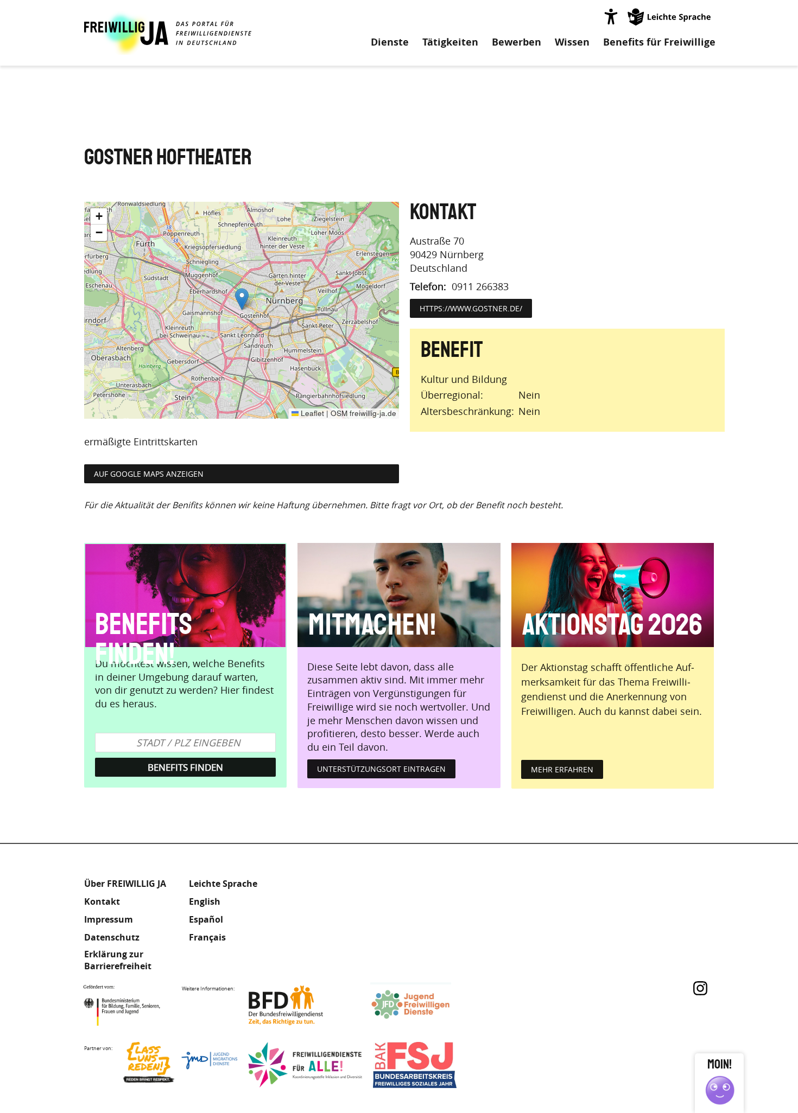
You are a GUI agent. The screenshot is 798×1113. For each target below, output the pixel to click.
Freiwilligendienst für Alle (305, 1065)
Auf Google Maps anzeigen (149, 474)
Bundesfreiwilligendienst (302, 1005)
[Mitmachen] (398, 595)
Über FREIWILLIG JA (125, 884)
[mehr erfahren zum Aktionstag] (612, 595)
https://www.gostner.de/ (471, 308)
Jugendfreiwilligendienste (427, 1005)
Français (207, 937)
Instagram (700, 988)
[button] (242, 299)
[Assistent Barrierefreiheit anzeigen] (611, 16)
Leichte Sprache (669, 16)
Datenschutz (112, 937)
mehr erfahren (562, 769)
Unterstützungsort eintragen (381, 769)
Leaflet (311, 413)
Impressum (108, 919)
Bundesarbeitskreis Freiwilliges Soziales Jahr (430, 1065)
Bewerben (516, 42)
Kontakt (102, 901)
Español (206, 919)
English (204, 901)
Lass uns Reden (180, 1065)
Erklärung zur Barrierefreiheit (117, 960)
